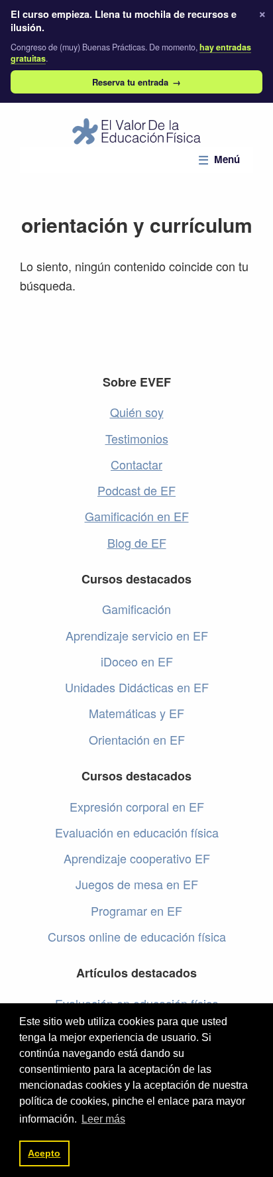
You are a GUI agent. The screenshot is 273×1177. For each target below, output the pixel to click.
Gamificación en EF (137, 516)
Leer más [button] (103, 1119)
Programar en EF (136, 910)
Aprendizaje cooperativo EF (137, 858)
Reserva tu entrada (136, 82)
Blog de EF (136, 542)
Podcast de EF (136, 490)
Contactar (136, 464)
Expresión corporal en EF (137, 806)
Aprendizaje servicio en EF (137, 635)
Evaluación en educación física (137, 832)
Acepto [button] (44, 1153)
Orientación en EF (137, 739)
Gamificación (136, 608)
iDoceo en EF (137, 661)
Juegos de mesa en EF (137, 884)
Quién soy (137, 411)
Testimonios (136, 438)
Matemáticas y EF (136, 712)
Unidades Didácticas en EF (137, 687)
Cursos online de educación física (137, 936)
